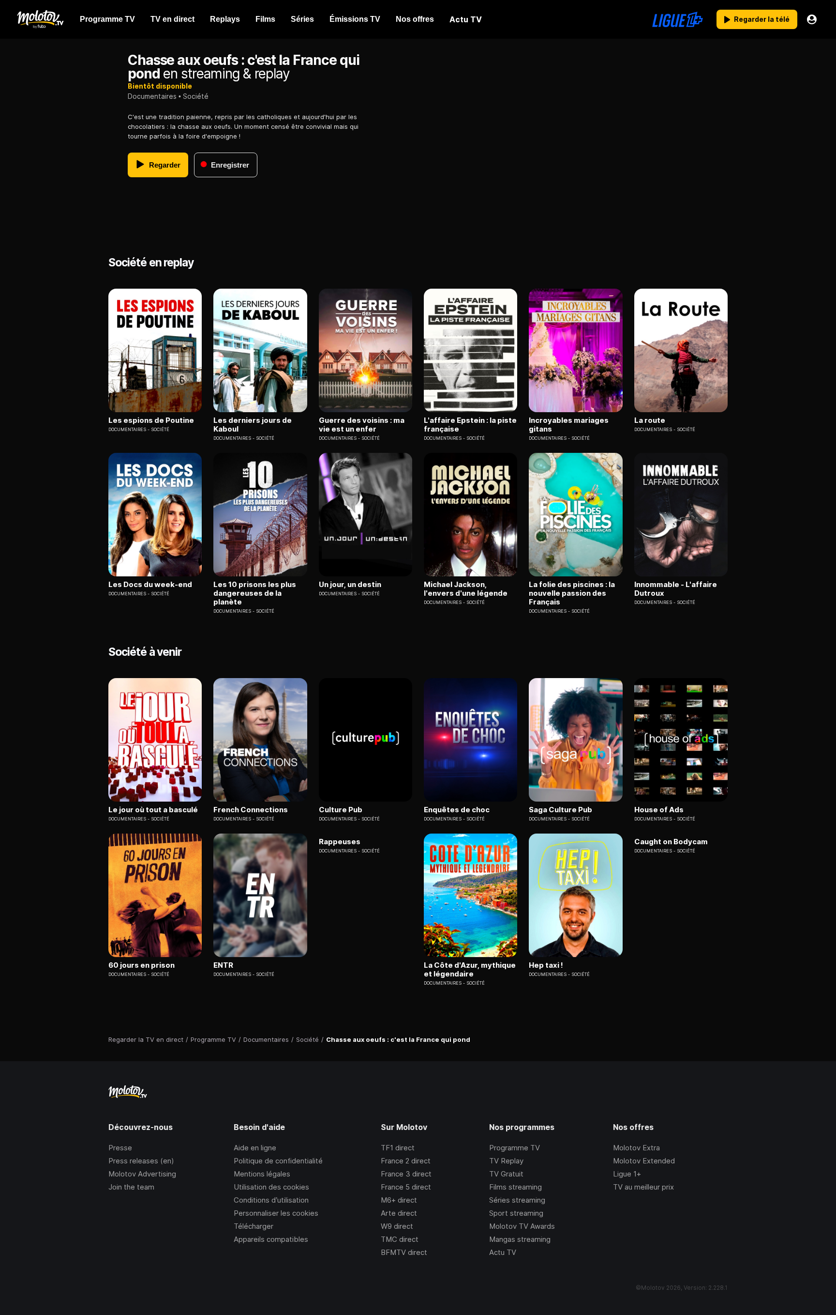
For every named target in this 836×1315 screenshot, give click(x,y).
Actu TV (502, 1252)
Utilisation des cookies (271, 1186)
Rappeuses (339, 841)
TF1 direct (398, 1147)
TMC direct (399, 1239)
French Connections (250, 809)
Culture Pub (340, 809)
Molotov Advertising (142, 1173)
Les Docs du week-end (150, 584)
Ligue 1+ (627, 1173)
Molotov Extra (636, 1147)
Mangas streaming (520, 1239)
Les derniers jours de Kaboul (252, 424)
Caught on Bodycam (671, 841)
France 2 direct (406, 1160)
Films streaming (515, 1186)
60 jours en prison (141, 965)
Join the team (131, 1186)
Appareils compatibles (271, 1239)
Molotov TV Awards (522, 1226)
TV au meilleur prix (643, 1186)
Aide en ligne (255, 1147)
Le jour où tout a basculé (153, 809)
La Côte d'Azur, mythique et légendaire (470, 969)
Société (196, 96)
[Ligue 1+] (677, 19)
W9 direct (397, 1226)
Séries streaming (517, 1200)
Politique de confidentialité (278, 1160)
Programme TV (514, 1147)
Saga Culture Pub (560, 809)
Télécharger (253, 1226)
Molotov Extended (644, 1160)
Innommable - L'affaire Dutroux (675, 589)
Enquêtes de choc (457, 809)
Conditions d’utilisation (271, 1200)
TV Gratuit (506, 1173)
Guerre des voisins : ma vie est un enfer (361, 424)
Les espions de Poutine (151, 420)
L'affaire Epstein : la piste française (470, 424)
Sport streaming (516, 1213)
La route (649, 420)
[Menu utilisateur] (812, 19)
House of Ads (659, 809)
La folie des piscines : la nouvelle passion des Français (572, 593)
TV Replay (506, 1160)
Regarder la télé (762, 19)
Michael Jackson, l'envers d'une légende (466, 589)
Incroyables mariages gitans (569, 424)
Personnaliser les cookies (276, 1213)
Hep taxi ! (546, 965)
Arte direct (399, 1213)
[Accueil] (39, 19)
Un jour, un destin (350, 584)
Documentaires (152, 96)
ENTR (223, 965)
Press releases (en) (141, 1160)
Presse (120, 1147)
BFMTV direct (404, 1252)
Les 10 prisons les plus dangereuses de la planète (254, 593)
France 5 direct (406, 1186)
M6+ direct (399, 1200)
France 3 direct (406, 1173)
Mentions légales (262, 1173)
